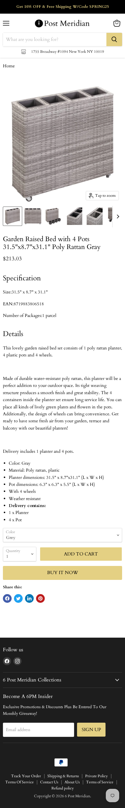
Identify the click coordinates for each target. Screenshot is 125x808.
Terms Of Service (19, 782)
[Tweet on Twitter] (18, 598)
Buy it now (62, 572)
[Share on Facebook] (7, 598)
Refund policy (62, 788)
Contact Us (49, 782)
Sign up (91, 729)
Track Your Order (26, 776)
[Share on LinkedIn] (29, 598)
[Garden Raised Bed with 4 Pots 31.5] (12, 216)
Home (9, 66)
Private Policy (96, 776)
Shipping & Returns (63, 776)
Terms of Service (99, 782)
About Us (72, 782)
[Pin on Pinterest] (40, 598)
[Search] (114, 39)
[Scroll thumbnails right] (117, 216)
